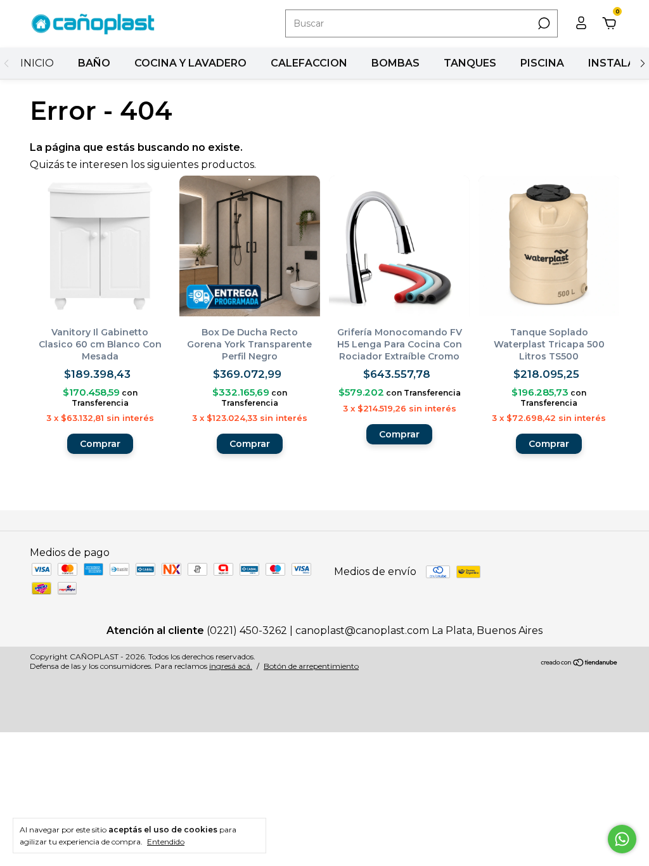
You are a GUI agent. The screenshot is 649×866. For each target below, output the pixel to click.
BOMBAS (395, 63)
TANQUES (470, 63)
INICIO (37, 63)
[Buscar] (543, 23)
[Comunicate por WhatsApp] (622, 839)
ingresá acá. (230, 666)
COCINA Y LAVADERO (190, 63)
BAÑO (94, 63)
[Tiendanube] (579, 663)
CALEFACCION (309, 63)
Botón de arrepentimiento (311, 666)
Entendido (165, 841)
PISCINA (542, 63)
